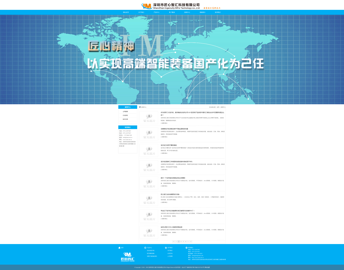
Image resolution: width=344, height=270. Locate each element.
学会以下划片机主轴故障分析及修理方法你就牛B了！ (178, 210)
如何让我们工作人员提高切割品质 (171, 227)
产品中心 (156, 12)
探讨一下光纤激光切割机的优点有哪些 (173, 178)
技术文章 (125, 119)
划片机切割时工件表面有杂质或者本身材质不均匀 (176, 161)
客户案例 (172, 12)
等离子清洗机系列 (152, 256)
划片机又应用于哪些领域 (169, 145)
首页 (218, 107)
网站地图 (207, 267)
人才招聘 (170, 256)
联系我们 (218, 12)
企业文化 (170, 253)
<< (173, 241)
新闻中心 (187, 12)
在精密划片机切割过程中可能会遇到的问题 (174, 129)
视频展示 (202, 12)
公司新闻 (125, 111)
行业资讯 (125, 115)
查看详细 (164, 123)
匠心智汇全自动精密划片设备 (170, 194)
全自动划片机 (150, 250)
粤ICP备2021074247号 (198, 267)
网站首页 (126, 12)
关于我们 (141, 12)
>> (190, 241)
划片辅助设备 (150, 253)
